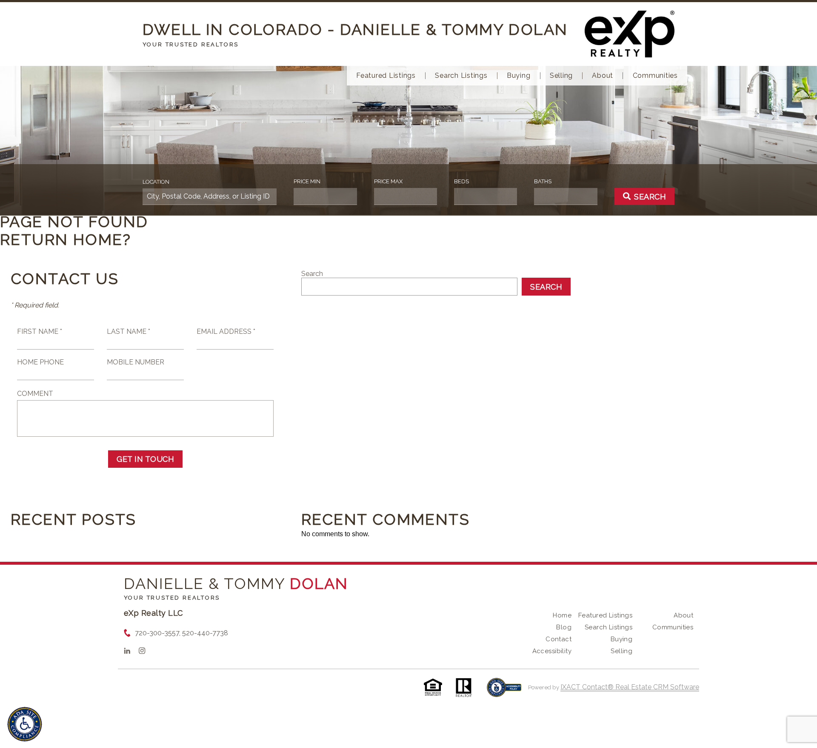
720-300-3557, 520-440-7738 (181, 633)
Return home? (65, 239)
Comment (35, 394)
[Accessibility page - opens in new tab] (504, 692)
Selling (561, 75)
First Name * (39, 331)
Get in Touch (145, 459)
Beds (461, 181)
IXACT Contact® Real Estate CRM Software (629, 687)
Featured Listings (386, 75)
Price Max (388, 181)
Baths (542, 181)
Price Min (307, 181)
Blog (563, 627)
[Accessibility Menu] (24, 724)
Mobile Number (135, 362)
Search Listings (461, 75)
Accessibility (551, 651)
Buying (519, 75)
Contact (558, 639)
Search (312, 274)
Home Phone (40, 362)
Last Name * (128, 331)
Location (156, 182)
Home (562, 615)
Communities (655, 75)
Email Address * (226, 331)
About (602, 75)
